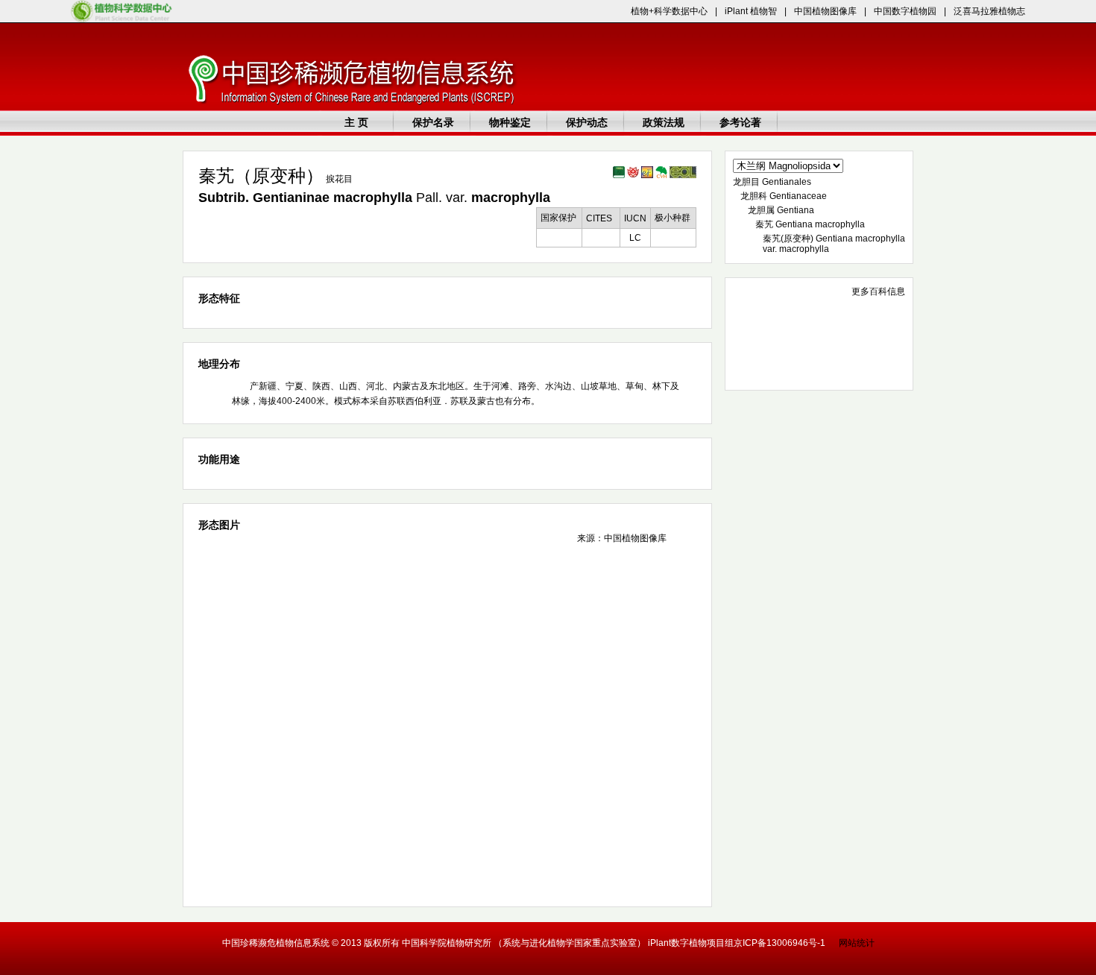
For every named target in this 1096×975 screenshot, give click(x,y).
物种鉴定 (510, 122)
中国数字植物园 (905, 11)
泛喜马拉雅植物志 (989, 11)
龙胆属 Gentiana (781, 210)
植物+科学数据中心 (669, 11)
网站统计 (857, 943)
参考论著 (740, 122)
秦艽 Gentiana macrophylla (810, 224)
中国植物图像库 (825, 11)
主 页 (356, 122)
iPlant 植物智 (751, 11)
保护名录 (433, 122)
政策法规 (663, 122)
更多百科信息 (878, 291)
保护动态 (587, 122)
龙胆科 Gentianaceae (783, 196)
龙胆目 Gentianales (772, 182)
